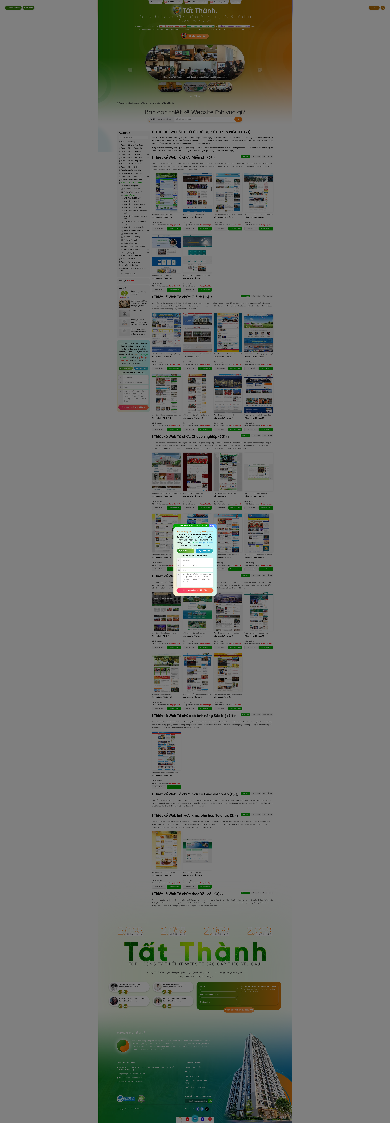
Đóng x (213, 526)
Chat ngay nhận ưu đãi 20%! (195, 590)
